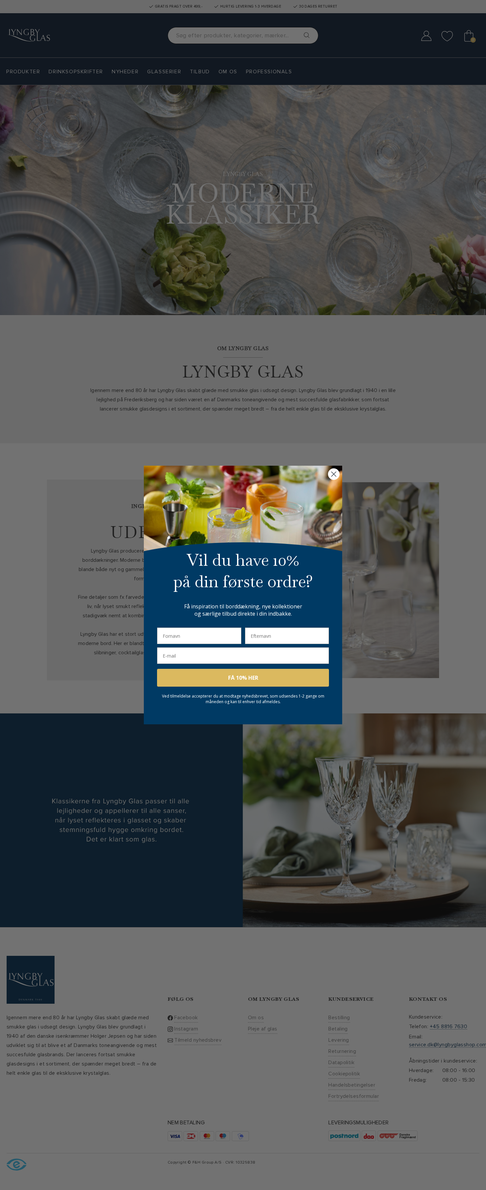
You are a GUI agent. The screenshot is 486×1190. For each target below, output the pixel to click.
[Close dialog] (334, 474)
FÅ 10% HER (243, 677)
